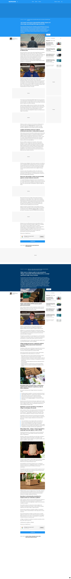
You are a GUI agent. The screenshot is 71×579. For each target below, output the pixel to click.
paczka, (37, 536)
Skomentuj (51, 38)
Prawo (33, 1)
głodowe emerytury (32, 125)
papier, (40, 536)
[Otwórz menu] (61, 1)
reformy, (30, 245)
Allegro (32, 349)
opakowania (32, 464)
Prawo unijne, (27, 537)
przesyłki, (31, 537)
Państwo (48, 34)
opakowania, (34, 536)
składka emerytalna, (35, 245)
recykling (35, 537)
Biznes (36, 1)
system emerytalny (28, 246)
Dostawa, (29, 536)
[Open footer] (69, 577)
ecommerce (48, 289)
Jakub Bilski (52, 62)
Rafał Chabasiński (53, 51)
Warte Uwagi (52, 40)
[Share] (60, 38)
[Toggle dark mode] (17, 1)
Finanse (40, 1)
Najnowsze (48, 40)
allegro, (26, 536)
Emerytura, (27, 245)
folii (38, 505)
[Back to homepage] (12, 1)
